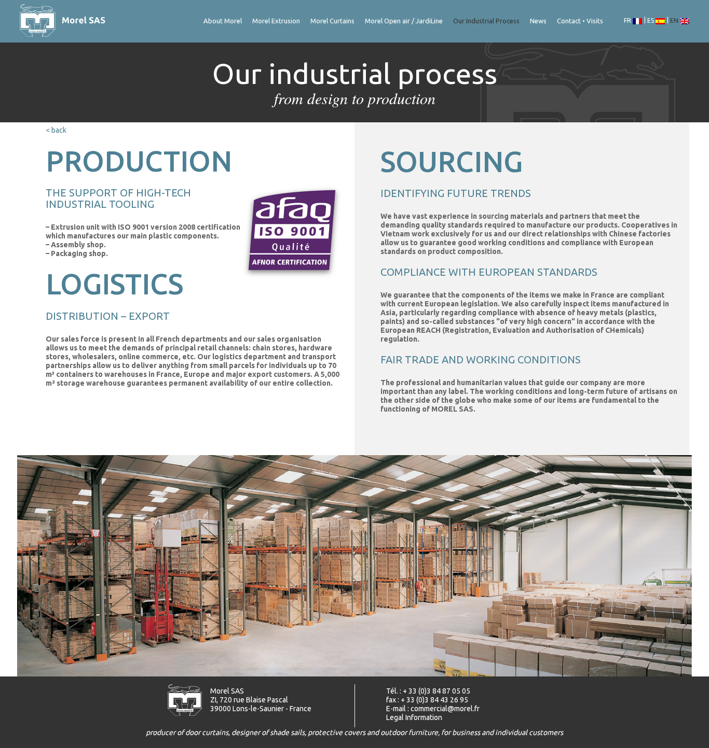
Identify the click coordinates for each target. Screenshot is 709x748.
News (538, 20)
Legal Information (414, 717)
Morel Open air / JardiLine (404, 20)
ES (651, 20)
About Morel (222, 20)
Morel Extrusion (276, 20)
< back (56, 130)
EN (675, 20)
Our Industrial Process (486, 20)
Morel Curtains (332, 20)
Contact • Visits (580, 20)
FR (628, 20)
